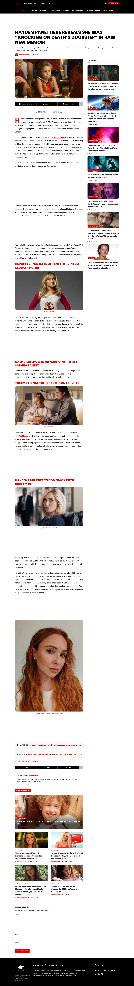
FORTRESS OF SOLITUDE (38, 3)
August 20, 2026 (93, 124)
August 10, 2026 (33, 897)
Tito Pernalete (21, 861)
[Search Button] (105, 3)
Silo (72, 10)
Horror (111, 10)
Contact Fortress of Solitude (51, 970)
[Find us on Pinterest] (115, 971)
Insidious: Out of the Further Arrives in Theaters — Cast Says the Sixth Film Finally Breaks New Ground (103, 87)
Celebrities (35, 761)
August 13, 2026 (93, 241)
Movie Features (29, 27)
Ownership (49, 976)
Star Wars (89, 10)
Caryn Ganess (24, 54)
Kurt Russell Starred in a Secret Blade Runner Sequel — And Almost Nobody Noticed (103, 204)
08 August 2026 (36, 54)
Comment (18, 914)
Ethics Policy (73, 973)
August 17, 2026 (93, 153)
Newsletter (114, 3)
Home (16, 27)
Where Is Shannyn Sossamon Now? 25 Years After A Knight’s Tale (54, 754)
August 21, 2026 (93, 92)
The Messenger (25, 436)
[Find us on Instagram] (102, 971)
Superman (79, 10)
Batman (98, 10)
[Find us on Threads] (108, 971)
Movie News (92, 79)
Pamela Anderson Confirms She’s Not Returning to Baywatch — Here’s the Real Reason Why (67, 856)
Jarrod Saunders (24, 826)
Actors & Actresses (24, 761)
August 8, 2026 (67, 894)
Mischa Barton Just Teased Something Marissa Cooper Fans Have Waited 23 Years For (29, 856)
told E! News (59, 137)
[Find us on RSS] (99, 974)
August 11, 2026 (67, 861)
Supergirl (66, 10)
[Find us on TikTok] (96, 974)
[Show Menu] (15, 3)
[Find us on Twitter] (98, 971)
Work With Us (67, 970)
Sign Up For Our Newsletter (42, 973)
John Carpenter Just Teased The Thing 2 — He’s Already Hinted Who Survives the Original (102, 148)
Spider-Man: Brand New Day (39, 10)
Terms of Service (38, 976)
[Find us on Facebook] (95, 971)
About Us (36, 970)
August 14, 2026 (93, 180)
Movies (21, 27)
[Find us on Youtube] (105, 971)
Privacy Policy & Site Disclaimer (65, 976)
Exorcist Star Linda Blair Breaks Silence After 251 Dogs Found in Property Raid (64, 889)
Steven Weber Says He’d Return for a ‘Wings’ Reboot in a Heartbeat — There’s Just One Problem (103, 265)
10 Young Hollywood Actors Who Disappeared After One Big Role (53, 745)
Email (17, 942)
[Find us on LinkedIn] (112, 971)
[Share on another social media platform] (81, 104)
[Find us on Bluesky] (102, 974)
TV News (91, 258)
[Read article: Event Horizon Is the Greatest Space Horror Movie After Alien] (103, 164)
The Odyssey (56, 10)
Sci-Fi (105, 10)
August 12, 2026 (35, 826)
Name (17, 934)
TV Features (21, 818)
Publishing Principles (60, 973)
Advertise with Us (79, 970)
